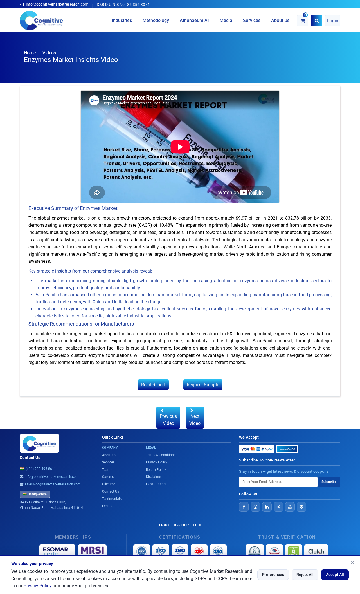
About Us (280, 20)
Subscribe (328, 482)
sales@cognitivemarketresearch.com (53, 484)
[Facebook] (244, 507)
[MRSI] (92, 551)
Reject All (305, 574)
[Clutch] (316, 551)
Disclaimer (154, 477)
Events (107, 506)
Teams (107, 470)
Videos (49, 53)
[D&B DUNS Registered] (255, 551)
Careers (108, 477)
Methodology (156, 20)
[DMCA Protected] (293, 551)
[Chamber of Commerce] (274, 551)
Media (226, 20)
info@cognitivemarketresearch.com (57, 4)
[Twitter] (278, 507)
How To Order (156, 484)
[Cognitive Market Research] (41, 20)
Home (30, 53)
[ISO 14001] (218, 551)
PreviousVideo (168, 420)
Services (251, 20)
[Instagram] (255, 507)
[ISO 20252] (199, 551)
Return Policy (156, 470)
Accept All (335, 574)
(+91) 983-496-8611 (41, 469)
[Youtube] (290, 507)
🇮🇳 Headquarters (35, 494)
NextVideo (195, 420)
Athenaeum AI (194, 20)
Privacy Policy (37, 585)
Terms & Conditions (161, 455)
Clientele (108, 484)
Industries (122, 20)
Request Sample (203, 384)
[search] (316, 20)
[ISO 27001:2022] (160, 551)
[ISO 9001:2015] (141, 551)
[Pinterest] (301, 507)
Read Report (153, 384)
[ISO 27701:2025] (180, 551)
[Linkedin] (267, 507)
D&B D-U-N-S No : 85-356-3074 (123, 4)
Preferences (273, 574)
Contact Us (30, 457)
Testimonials (112, 499)
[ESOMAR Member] (57, 551)
